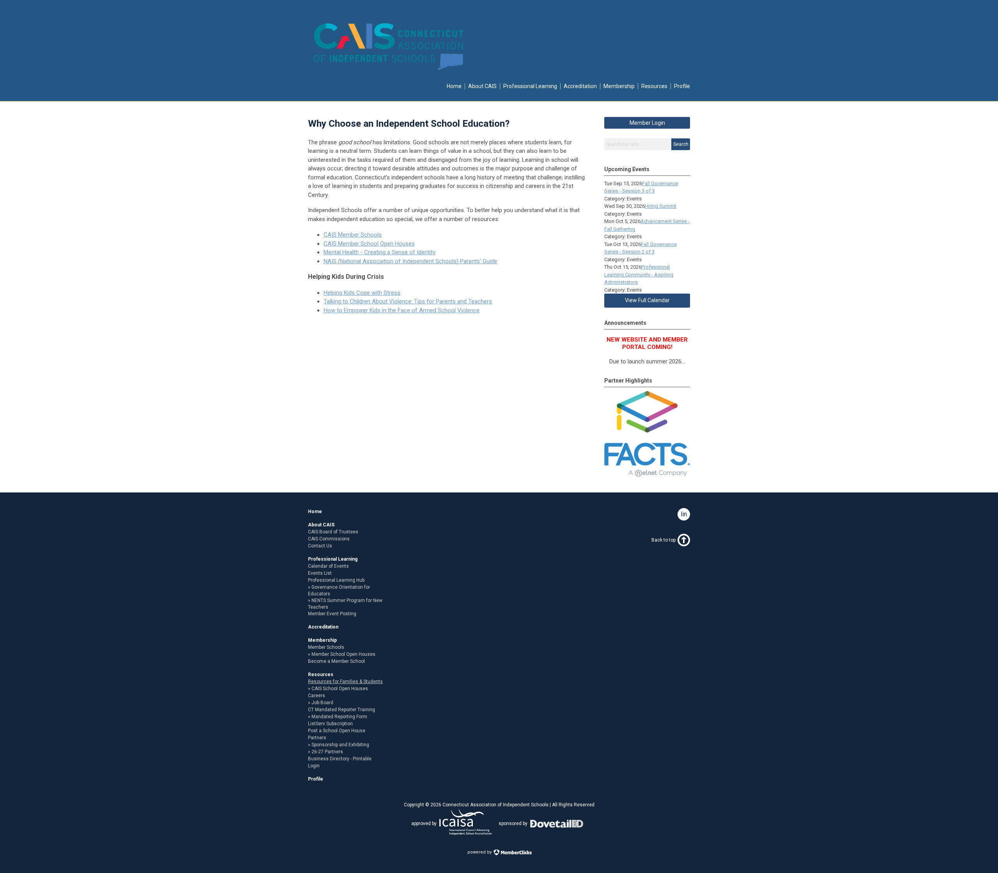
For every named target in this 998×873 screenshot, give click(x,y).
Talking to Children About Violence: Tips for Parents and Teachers (408, 301)
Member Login (647, 123)
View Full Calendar (647, 300)
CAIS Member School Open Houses (369, 243)
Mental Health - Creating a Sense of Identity (379, 252)
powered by (480, 852)
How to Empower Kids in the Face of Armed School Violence (402, 310)
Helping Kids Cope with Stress (362, 292)
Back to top (663, 540)
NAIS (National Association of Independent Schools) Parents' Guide (410, 261)
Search (680, 144)
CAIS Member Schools (353, 234)
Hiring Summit (660, 206)
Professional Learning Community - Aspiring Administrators (638, 274)
